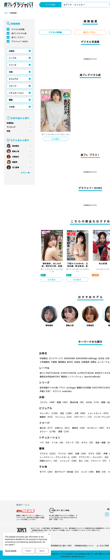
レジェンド (69, 460)
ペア (45, 442)
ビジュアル (13, 78)
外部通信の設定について (84, 545)
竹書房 (54, 361)
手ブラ (47, 471)
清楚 (64, 431)
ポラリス (57, 391)
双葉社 (93, 361)
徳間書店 (62, 361)
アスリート (99, 460)
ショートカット (99, 413)
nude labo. (67, 391)
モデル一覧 (25, 172)
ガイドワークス (56, 358)
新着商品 (10, 123)
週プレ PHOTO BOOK (50, 372)
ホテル (87, 442)
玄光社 (101, 358)
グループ (73, 442)
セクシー (48, 431)
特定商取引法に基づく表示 (61, 545)
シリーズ (12, 65)
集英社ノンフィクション (72, 376)
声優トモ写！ (46, 391)
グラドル (48, 453)
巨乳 (66, 413)
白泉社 (77, 361)
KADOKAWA (69, 358)
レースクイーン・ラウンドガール (59, 457)
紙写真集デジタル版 (49, 387)
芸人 (84, 460)
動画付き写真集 (84, 387)
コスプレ (48, 402)
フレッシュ (64, 416)
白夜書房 (85, 361)
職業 (11, 99)
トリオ (58, 442)
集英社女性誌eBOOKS (50, 376)
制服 (63, 402)
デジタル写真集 (18, 29)
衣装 (11, 71)
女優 (81, 453)
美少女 (47, 427)
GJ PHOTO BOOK (85, 372)
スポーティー (83, 416)
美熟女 (79, 427)
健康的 (47, 416)
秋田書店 (44, 358)
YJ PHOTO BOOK (68, 372)
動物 (101, 471)
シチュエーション (16, 92)
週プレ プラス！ (18, 37)
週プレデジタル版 (18, 33)
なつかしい (96, 427)
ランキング (11, 127)
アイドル (66, 453)
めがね (93, 402)
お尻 (80, 413)
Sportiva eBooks (92, 376)
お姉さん (63, 427)
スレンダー (49, 413)
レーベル (12, 58)
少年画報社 (45, 361)
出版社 (11, 51)
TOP (6, 13)
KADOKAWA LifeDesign (86, 358)
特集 (8, 131)
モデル (95, 453)
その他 (11, 106)
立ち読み (56, 138)
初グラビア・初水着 (67, 471)
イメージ (12, 85)
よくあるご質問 (102, 545)
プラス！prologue (67, 387)
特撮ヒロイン (49, 460)
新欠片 (70, 361)
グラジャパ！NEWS (19, 41)
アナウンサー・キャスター (94, 457)
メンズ (88, 471)
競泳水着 (77, 402)
